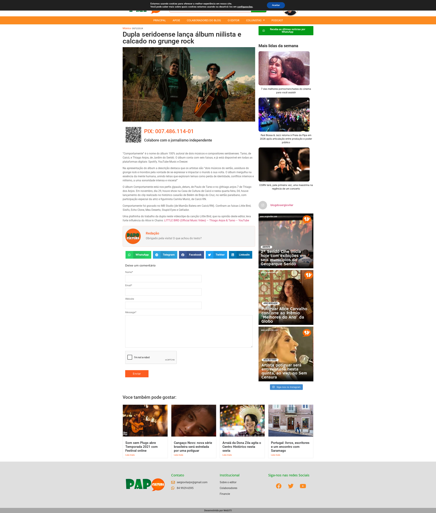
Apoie (176, 20)
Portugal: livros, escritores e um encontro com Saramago (290, 447)
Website (129, 299)
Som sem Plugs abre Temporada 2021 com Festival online (141, 447)
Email (128, 285)
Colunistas (253, 20)
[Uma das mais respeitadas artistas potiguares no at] (286, 354)
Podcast (277, 20)
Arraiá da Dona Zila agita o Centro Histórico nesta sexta (241, 447)
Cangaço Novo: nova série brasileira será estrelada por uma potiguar (193, 447)
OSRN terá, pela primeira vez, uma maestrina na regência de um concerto (286, 187)
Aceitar (276, 5)
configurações (245, 6)
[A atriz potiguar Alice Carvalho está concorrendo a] (286, 297)
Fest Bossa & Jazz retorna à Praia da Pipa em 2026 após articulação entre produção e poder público (286, 139)
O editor (233, 20)
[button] (138, 255)
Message (130, 312)
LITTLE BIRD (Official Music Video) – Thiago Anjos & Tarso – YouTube (206, 220)
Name (129, 272)
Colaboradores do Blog (204, 20)
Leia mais (130, 455)
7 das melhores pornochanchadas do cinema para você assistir (286, 90)
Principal (159, 20)
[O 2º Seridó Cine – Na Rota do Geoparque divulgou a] (286, 241)
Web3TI (227, 510)
